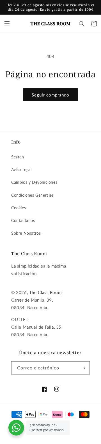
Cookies (18, 207)
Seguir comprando (50, 94)
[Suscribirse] (83, 368)
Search (17, 156)
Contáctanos (23, 220)
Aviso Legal (21, 169)
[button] (7, 23)
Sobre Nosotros (26, 233)
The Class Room (45, 292)
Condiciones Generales (32, 195)
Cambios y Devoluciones (34, 182)
